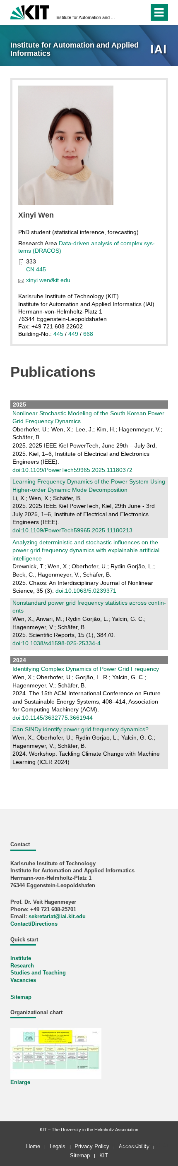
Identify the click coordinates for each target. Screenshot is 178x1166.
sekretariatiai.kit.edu (57, 916)
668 (88, 333)
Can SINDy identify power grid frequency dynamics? (80, 729)
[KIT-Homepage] (30, 11)
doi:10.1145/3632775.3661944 (52, 717)
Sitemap (20, 997)
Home (33, 1146)
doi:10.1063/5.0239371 (85, 590)
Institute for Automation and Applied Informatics (86, 17)
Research (22, 966)
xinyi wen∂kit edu (48, 280)
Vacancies (23, 980)
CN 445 (36, 269)
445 (58, 333)
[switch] (128, 12)
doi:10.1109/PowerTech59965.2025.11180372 (72, 470)
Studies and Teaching (38, 973)
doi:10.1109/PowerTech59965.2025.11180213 (72, 530)
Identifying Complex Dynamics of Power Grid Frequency (85, 669)
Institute (20, 958)
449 (73, 333)
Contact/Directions (34, 924)
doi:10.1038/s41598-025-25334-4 (56, 643)
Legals (57, 1146)
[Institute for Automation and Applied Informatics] (159, 49)
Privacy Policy (92, 1146)
